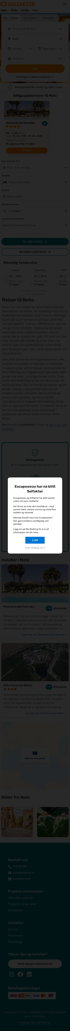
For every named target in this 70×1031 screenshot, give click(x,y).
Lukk (35, 540)
